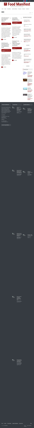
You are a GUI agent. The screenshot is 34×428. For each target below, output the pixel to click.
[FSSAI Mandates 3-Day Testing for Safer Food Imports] (25, 74)
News (24, 41)
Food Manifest (18, 4)
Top (31, 423)
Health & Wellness (30, 76)
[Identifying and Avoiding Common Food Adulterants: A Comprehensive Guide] (25, 80)
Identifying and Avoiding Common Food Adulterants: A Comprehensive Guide (5, 45)
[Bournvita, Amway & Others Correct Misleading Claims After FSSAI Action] (14, 201)
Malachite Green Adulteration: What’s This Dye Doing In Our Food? (28, 60)
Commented (29, 17)
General (7, 50)
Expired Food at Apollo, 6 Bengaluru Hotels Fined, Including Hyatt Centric (19, 109)
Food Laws (19, 22)
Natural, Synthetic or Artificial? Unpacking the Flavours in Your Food (19, 298)
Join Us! (25, 425)
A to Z (2, 23)
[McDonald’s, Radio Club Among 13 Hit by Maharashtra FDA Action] (14, 264)
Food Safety (8, 23)
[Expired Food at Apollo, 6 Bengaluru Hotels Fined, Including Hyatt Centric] (14, 138)
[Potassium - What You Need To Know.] (25, 265)
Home (30, 12)
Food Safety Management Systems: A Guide (15, 19)
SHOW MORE (27, 45)
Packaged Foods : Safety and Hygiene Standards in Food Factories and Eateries (16, 43)
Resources (14, 48)
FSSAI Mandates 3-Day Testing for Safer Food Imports (5, 19)
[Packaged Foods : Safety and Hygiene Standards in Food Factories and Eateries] (25, 95)
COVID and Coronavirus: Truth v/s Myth (30, 172)
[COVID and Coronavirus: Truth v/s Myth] (25, 202)
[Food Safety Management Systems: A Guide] (25, 89)
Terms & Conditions (29, 425)
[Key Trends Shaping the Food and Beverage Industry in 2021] (25, 139)
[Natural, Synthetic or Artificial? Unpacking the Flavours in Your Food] (14, 327)
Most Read (25, 17)
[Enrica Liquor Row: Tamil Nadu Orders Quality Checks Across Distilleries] (14, 390)
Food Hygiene (5, 23)
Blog (29, 83)
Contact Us (25, 426)
